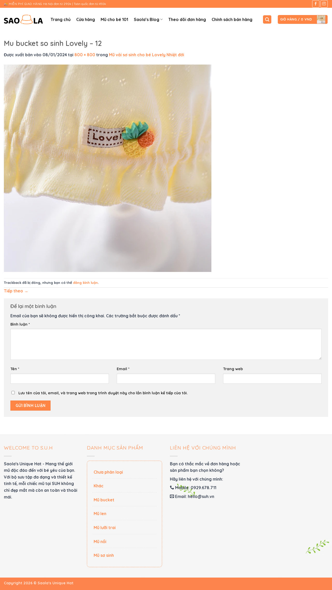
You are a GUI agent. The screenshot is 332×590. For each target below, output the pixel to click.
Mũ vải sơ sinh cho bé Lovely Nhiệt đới (146, 54)
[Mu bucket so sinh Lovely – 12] (107, 167)
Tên (14, 369)
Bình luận (20, 324)
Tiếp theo (16, 290)
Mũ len (100, 513)
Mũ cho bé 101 (114, 19)
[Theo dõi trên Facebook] (316, 4)
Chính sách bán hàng (232, 19)
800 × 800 (84, 54)
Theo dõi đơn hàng (187, 19)
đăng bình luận (85, 282)
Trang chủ (61, 19)
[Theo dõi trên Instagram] (324, 4)
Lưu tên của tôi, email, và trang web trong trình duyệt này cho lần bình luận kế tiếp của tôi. (103, 393)
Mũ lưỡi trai (105, 527)
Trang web (233, 369)
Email (123, 369)
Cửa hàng (85, 19)
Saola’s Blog (146, 19)
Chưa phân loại (108, 472)
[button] (267, 19)
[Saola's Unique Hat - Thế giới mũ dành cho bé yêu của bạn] (23, 19)
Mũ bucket (104, 499)
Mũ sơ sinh (104, 555)
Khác (98, 485)
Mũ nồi (100, 541)
